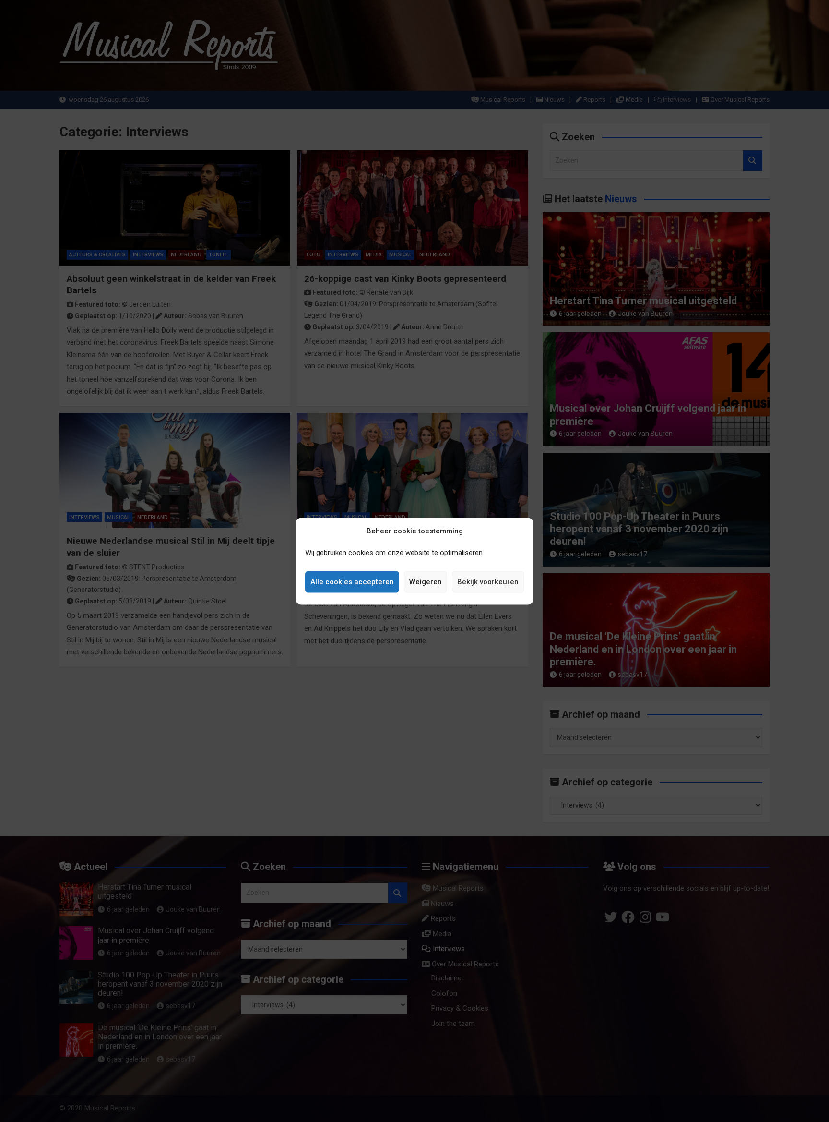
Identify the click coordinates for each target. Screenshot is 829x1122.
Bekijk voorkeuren (488, 582)
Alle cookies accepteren (352, 582)
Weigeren (425, 582)
